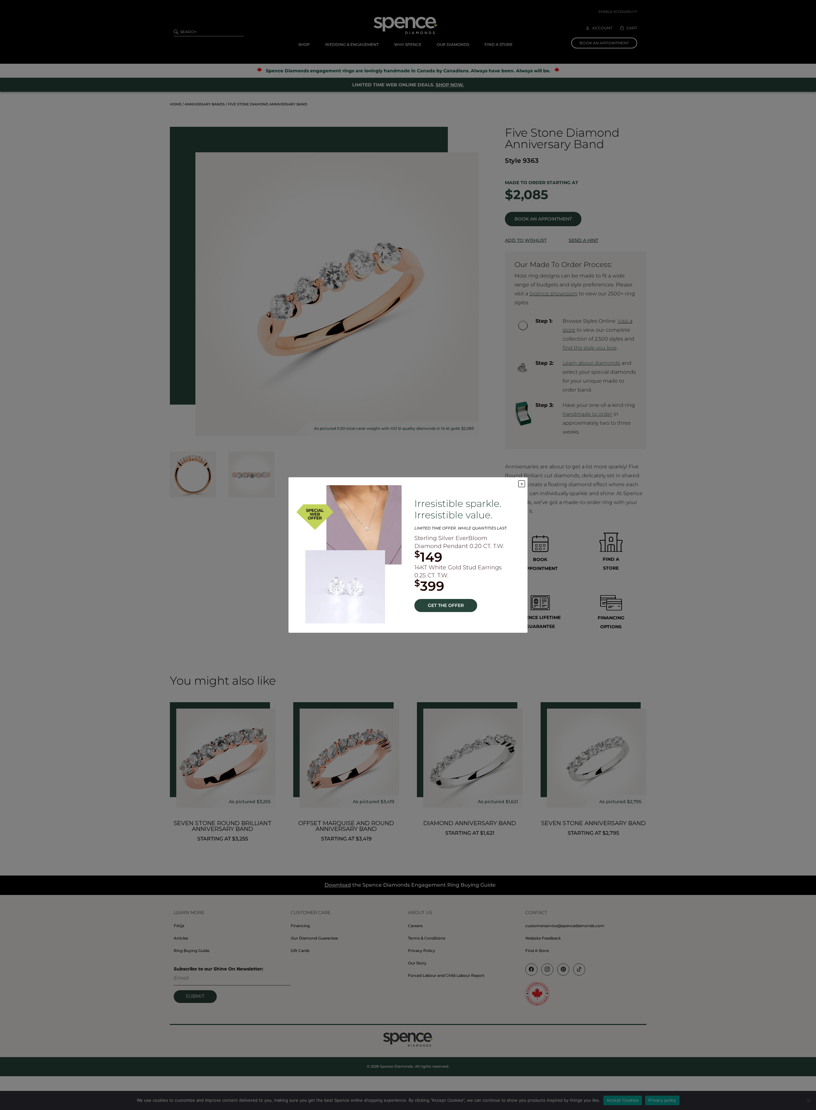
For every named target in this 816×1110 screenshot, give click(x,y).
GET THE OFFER (446, 605)
